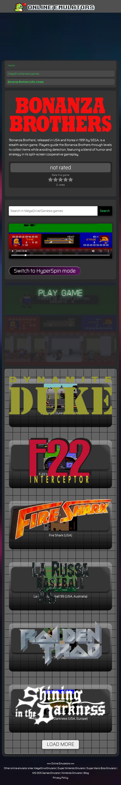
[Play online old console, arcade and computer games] (50, 7)
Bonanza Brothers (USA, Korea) (25, 82)
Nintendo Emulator (72, 773)
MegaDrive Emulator (45, 768)
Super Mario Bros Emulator (101, 768)
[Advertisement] (60, 36)
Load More (60, 744)
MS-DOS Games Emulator (46, 773)
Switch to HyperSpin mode (45, 270)
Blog (86, 773)
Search (105, 211)
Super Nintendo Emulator (71, 768)
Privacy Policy (60, 778)
